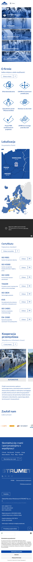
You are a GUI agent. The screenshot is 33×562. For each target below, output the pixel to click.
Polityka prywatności (25, 484)
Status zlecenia (6, 454)
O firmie (4, 452)
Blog (16, 454)
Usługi (23, 452)
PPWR (12, 480)
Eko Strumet (10, 452)
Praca (12, 454)
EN (5, 476)
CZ (12, 476)
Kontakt (21, 454)
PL (2, 476)
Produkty (17, 452)
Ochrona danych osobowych (23, 480)
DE (9, 476)
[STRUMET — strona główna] (4, 3)
